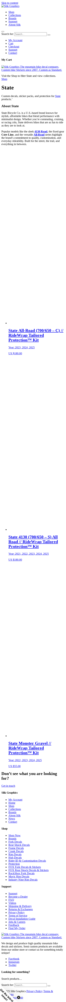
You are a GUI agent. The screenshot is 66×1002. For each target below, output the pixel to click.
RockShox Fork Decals (21, 873)
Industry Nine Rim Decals (22, 879)
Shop (11, 12)
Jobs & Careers (16, 921)
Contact (12, 52)
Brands (12, 18)
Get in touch (8, 785)
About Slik (14, 24)
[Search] (49, 34)
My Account (15, 40)
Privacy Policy (16, 912)
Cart (10, 43)
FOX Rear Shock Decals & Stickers (28, 870)
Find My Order (16, 928)
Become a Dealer (18, 896)
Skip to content (9, 2)
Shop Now (14, 835)
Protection (14, 863)
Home (11, 802)
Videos (12, 902)
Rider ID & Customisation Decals (27, 860)
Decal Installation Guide (21, 918)
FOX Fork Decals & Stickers (24, 867)
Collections (14, 15)
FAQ (11, 899)
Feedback (13, 925)
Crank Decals (16, 851)
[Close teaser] (18, 997)
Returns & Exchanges (20, 909)
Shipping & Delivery (20, 906)
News (11, 818)
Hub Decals (15, 857)
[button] (9, 993)
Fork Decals (15, 841)
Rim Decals (14, 854)
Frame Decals (16, 848)
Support (12, 21)
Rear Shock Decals (19, 844)
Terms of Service (17, 915)
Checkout (13, 46)
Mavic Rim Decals (18, 876)
